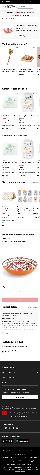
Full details (20, 35)
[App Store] (7, 441)
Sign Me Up (20, 397)
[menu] (3, 6)
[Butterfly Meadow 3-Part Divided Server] (27, 102)
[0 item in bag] (37, 6)
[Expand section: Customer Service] (20, 367)
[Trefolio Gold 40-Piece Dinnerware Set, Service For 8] (9, 196)
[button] (20, 269)
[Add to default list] (17, 48)
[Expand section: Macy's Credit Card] (20, 372)
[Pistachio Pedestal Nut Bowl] (27, 57)
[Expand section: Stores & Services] (20, 377)
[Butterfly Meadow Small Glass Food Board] (10, 102)
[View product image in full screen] (4, 287)
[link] (10, 72)
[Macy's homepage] (2, 18)
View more (5, 333)
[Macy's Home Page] (10, 6)
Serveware (13, 18)
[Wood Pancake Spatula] (10, 57)
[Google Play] (22, 441)
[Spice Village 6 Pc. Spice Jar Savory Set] (24, 196)
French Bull (19, 28)
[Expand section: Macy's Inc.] (20, 382)
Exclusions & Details (14, 416)
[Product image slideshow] (20, 269)
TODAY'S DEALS (6, 2)
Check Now (23, 416)
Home (6, 18)
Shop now (26, 15)
